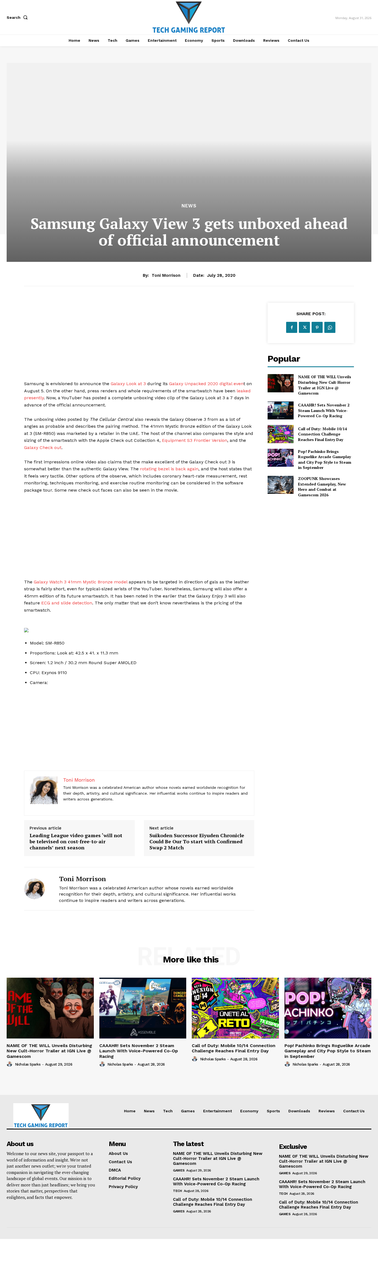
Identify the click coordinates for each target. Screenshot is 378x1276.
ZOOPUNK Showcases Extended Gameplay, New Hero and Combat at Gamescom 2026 (322, 486)
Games (179, 1170)
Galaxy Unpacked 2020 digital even (206, 383)
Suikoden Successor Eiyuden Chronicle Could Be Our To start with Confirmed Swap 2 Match (196, 841)
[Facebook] (291, 327)
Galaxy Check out (42, 447)
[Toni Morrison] (37, 889)
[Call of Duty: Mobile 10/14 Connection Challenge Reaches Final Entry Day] (280, 434)
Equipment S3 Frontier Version (194, 440)
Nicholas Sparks (28, 1064)
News (189, 205)
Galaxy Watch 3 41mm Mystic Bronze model (80, 581)
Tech (177, 1191)
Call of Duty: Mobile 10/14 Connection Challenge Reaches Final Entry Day (322, 434)
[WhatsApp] (329, 327)
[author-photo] (10, 1064)
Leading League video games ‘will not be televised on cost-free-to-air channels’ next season (76, 841)
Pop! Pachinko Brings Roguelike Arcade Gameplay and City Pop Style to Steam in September (324, 459)
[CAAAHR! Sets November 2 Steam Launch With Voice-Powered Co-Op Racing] (280, 410)
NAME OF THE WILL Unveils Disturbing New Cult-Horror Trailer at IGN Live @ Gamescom (324, 385)
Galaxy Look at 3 (128, 383)
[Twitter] (304, 327)
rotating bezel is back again (169, 468)
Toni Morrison (166, 275)
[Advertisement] (139, 341)
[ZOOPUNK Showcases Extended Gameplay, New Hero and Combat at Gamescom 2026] (280, 485)
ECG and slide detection (66, 603)
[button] (18, 17)
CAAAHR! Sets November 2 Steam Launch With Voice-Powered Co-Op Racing (323, 410)
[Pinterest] (317, 327)
